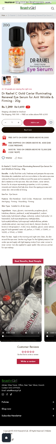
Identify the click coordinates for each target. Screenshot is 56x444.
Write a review (28, 361)
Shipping (5, 111)
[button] (49, 222)
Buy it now (28, 130)
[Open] (6, 437)
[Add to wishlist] (51, 122)
